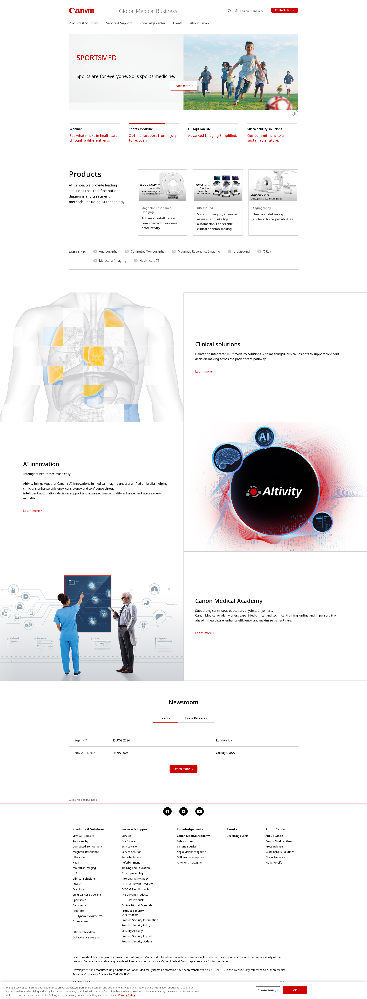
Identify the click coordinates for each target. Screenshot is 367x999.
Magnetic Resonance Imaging (199, 251)
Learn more (203, 371)
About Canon (199, 23)
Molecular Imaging (112, 260)
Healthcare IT (149, 260)
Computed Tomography (147, 251)
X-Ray (267, 251)
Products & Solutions (84, 23)
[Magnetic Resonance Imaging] (162, 202)
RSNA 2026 (120, 753)
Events (178, 23)
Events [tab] (165, 718)
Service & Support (119, 23)
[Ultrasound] (218, 202)
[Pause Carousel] (295, 113)
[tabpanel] (183, 757)
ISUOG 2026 (121, 740)
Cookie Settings (268, 990)
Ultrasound (241, 251)
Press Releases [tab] (196, 718)
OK (295, 990)
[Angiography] (273, 202)
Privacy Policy (126, 995)
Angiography (108, 251)
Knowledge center (152, 23)
